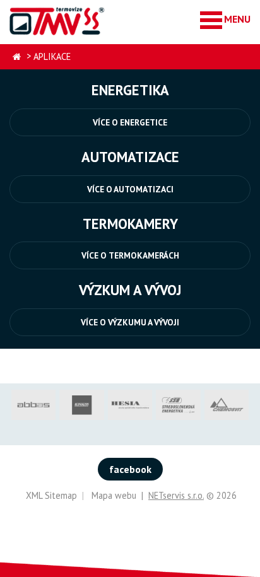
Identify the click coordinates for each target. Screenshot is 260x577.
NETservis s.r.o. (176, 495)
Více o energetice (130, 122)
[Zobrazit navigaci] (225, 19)
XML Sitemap (51, 495)
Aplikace (52, 56)
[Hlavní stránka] (16, 57)
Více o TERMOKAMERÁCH (130, 255)
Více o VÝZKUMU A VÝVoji (130, 322)
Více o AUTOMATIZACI (130, 189)
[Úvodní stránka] (57, 20)
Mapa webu (114, 495)
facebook (130, 469)
